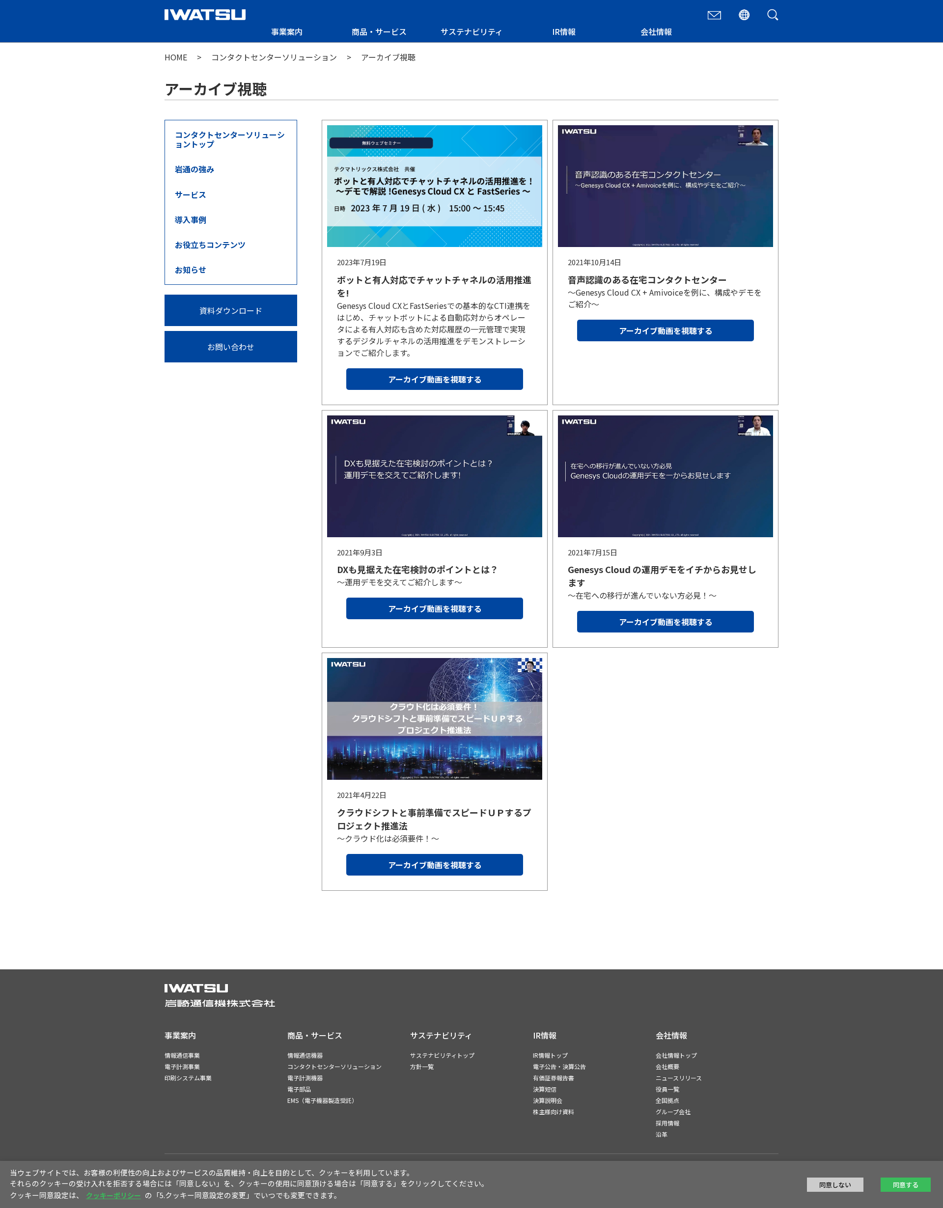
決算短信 (544, 1089)
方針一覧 (422, 1066)
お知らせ (190, 269)
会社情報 (656, 31)
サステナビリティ (472, 31)
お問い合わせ (230, 347)
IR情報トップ (550, 1055)
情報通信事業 (182, 1055)
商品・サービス (379, 31)
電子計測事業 (182, 1066)
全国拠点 (667, 1100)
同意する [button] (905, 1184)
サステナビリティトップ (442, 1055)
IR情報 (564, 31)
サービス (190, 194)
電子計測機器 (305, 1077)
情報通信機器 (305, 1055)
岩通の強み (194, 169)
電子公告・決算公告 (559, 1066)
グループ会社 (673, 1111)
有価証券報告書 (553, 1077)
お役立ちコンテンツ (210, 244)
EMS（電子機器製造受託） (322, 1100)
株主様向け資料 (553, 1111)
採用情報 (667, 1123)
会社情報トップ (676, 1055)
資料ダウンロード (230, 310)
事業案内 (287, 31)
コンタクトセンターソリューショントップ (230, 139)
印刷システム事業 (188, 1077)
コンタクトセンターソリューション (274, 57)
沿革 (661, 1134)
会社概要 (667, 1066)
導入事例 (190, 219)
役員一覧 (667, 1089)
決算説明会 (547, 1100)
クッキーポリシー (113, 1195)
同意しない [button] (835, 1184)
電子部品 (299, 1089)
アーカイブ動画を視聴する (435, 379)
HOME (176, 57)
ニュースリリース (679, 1077)
